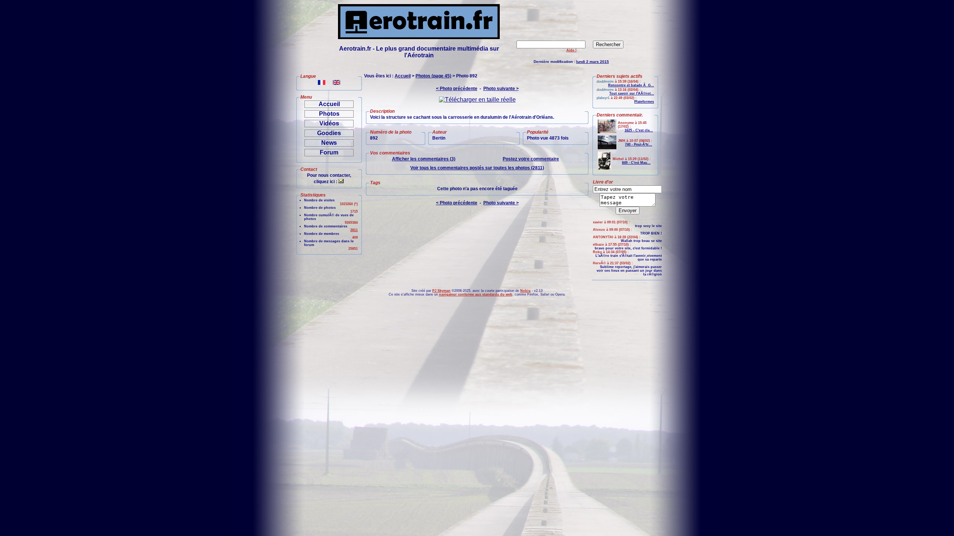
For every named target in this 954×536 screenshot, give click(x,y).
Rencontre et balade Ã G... (631, 85)
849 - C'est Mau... (636, 163)
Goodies (329, 133)
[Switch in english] (336, 83)
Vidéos (329, 123)
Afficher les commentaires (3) (423, 159)
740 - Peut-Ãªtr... (638, 144)
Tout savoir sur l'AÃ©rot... (631, 93)
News (329, 143)
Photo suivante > (501, 88)
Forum (329, 152)
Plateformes (644, 101)
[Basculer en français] (321, 83)
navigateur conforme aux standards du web (475, 294)
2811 (354, 230)
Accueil (329, 104)
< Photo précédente (456, 88)
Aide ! (571, 50)
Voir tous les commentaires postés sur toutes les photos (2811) (477, 167)
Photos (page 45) (433, 76)
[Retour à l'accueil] (419, 37)
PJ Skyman (441, 291)
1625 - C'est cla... (639, 130)
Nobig (525, 291)
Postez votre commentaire (531, 159)
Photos (329, 114)
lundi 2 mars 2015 (592, 62)
